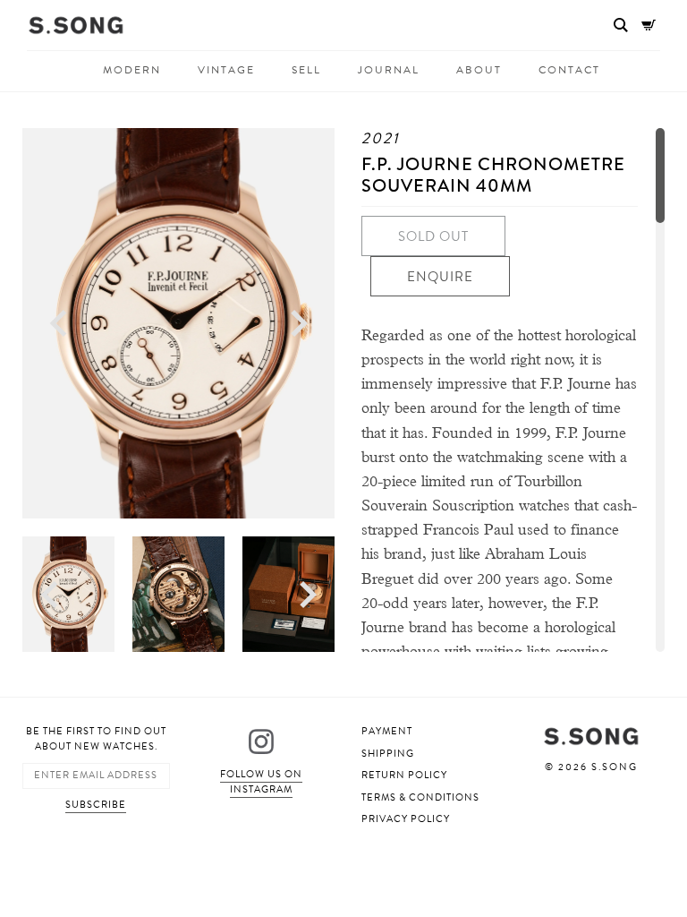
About (479, 70)
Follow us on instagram (261, 782)
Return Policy (404, 775)
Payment (386, 731)
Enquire (440, 277)
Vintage (226, 70)
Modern (132, 70)
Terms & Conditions (420, 797)
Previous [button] (58, 323)
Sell (306, 70)
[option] (178, 323)
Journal (389, 70)
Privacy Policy (405, 819)
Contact (569, 70)
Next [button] (299, 323)
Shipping (387, 753)
